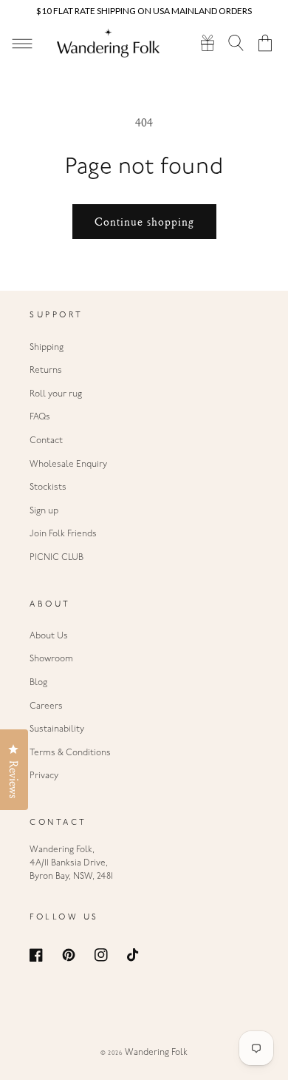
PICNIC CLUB (56, 557)
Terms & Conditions (70, 753)
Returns (46, 370)
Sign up (44, 511)
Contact (46, 440)
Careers (46, 706)
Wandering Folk (156, 1052)
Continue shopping (144, 221)
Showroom (51, 659)
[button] (236, 42)
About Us (49, 636)
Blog (38, 682)
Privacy (44, 776)
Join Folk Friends (63, 534)
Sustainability (57, 729)
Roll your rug (56, 394)
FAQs (40, 417)
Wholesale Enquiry (68, 464)
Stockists (48, 487)
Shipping (47, 347)
